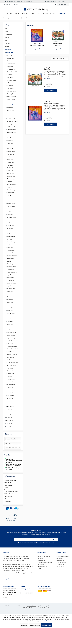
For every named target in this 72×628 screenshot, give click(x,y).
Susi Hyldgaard (10, 192)
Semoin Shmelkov (11, 365)
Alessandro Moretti (11, 266)
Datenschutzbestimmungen (29, 543)
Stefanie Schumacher (12, 354)
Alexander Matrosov (12, 255)
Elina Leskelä (10, 239)
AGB (5, 499)
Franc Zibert (10, 414)
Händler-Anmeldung (44, 556)
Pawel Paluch (10, 299)
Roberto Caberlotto (11, 91)
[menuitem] (63, 4)
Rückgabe (41, 564)
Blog (5, 28)
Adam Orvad (10, 291)
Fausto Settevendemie (12, 362)
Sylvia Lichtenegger (12, 242)
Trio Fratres (10, 387)
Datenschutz (8, 496)
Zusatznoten (8, 34)
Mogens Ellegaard (11, 132)
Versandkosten (32, 606)
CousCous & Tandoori (37, 44)
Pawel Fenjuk (10, 143)
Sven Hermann (10, 173)
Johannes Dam (11, 105)
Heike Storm (10, 376)
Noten (6, 31)
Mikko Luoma (10, 247)
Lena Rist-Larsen (11, 318)
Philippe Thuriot (11, 384)
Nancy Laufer (10, 231)
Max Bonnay (10, 74)
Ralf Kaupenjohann (11, 217)
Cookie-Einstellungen (10, 480)
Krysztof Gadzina (11, 151)
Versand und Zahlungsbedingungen (11, 490)
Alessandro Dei (10, 113)
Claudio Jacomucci (11, 206)
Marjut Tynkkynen (11, 393)
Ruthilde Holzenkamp (12, 184)
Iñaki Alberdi (10, 55)
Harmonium (9, 420)
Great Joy (58, 44)
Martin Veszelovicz (11, 401)
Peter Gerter (10, 159)
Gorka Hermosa (11, 176)
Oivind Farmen (10, 137)
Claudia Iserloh (10, 198)
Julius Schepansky (11, 332)
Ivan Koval (9, 222)
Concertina (9, 423)
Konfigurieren (46, 625)
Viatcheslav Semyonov (12, 360)
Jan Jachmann (10, 201)
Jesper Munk (10, 275)
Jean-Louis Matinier (11, 253)
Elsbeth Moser (10, 269)
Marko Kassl (10, 214)
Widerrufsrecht (8, 494)
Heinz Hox (9, 187)
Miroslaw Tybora (11, 390)
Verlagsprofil (8, 483)
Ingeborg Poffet (11, 313)
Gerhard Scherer (11, 335)
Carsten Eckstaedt (11, 129)
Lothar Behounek (11, 63)
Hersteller (8, 443)
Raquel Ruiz (10, 324)
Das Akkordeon (8, 485)
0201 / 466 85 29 (9, 592)
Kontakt (6, 487)
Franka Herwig (10, 179)
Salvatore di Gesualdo (12, 121)
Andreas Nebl (10, 277)
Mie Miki (9, 261)
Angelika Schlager (11, 338)
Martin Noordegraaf (12, 283)
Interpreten (8, 50)
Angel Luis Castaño (11, 96)
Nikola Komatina (11, 220)
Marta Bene (10, 66)
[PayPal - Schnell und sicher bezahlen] (13, 508)
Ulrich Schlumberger (12, 340)
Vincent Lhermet (11, 236)
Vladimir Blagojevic (11, 69)
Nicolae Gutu (10, 165)
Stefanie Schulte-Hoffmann (13, 349)
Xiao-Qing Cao (10, 94)
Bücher (6, 37)
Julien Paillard (10, 294)
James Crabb (10, 102)
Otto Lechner (10, 233)
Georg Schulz (10, 351)
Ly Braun (9, 83)
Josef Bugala (10, 77)
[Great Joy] (58, 35)
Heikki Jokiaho (10, 209)
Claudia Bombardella (12, 72)
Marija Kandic (10, 212)
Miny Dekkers (10, 116)
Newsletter (60, 558)
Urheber (6, 47)
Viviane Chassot (11, 99)
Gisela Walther (10, 406)
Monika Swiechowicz (12, 382)
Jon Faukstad (10, 140)
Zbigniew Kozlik (10, 225)
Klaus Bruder (10, 85)
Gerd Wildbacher (11, 412)
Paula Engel (10, 135)
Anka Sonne (10, 368)
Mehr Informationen (49, 621)
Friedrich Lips (10, 244)
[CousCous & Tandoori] (37, 35)
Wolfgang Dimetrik (11, 124)
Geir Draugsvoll (11, 126)
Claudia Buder (10, 88)
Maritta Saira (10, 329)
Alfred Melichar (11, 258)
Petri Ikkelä (9, 195)
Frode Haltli (10, 170)
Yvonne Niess (10, 280)
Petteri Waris (10, 409)
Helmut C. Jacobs (11, 203)
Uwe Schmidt (10, 343)
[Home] (7, 13)
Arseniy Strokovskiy (12, 379)
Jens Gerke (9, 157)
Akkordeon (9, 52)
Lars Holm (9, 181)
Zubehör (6, 44)
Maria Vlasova (10, 404)
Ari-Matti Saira (10, 327)
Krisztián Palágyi (11, 297)
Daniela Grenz (10, 162)
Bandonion (9, 417)
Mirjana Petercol (11, 308)
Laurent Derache (11, 118)
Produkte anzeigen (11, 448)
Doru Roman (10, 321)
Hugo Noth (9, 286)
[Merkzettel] (55, 4)
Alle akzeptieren (35, 625)
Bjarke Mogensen (11, 264)
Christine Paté (10, 305)
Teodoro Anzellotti (11, 61)
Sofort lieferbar (11, 439)
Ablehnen (24, 625)
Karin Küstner (10, 228)
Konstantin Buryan (11, 80)
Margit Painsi (10, 302)
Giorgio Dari (10, 107)
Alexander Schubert (12, 346)
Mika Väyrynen (10, 395)
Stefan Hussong (11, 190)
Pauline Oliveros (11, 288)
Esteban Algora (10, 58)
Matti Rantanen (10, 316)
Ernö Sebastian (10, 357)
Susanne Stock (10, 373)
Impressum (7, 501)
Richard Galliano (11, 148)
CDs (5, 40)
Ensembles (9, 426)
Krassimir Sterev (11, 371)
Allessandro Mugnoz (12, 272)
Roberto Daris (10, 110)
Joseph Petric (10, 310)
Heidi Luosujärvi (11, 250)
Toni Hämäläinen (11, 168)
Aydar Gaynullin (11, 154)
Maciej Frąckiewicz (11, 146)
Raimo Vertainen (11, 398)
